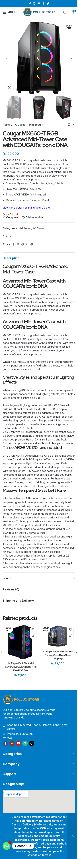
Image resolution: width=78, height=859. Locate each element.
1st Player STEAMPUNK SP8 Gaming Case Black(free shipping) (57, 655)
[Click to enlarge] (9, 87)
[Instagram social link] (34, 3)
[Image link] (21, 699)
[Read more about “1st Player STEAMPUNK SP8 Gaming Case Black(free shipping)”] (70, 636)
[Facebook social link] (30, 3)
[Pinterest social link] (22, 244)
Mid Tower (36, 124)
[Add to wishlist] (33, 629)
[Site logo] (39, 12)
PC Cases (19, 124)
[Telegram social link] (31, 244)
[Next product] (73, 125)
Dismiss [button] (72, 836)
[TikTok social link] (48, 3)
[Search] (65, 12)
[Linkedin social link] (27, 244)
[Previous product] (64, 125)
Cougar (7, 236)
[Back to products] (69, 125)
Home (6, 124)
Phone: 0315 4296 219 (20, 733)
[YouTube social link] (39, 3)
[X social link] (18, 244)
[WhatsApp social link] (44, 3)
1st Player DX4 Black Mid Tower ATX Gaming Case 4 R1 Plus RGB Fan (20, 667)
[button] (6, 57)
